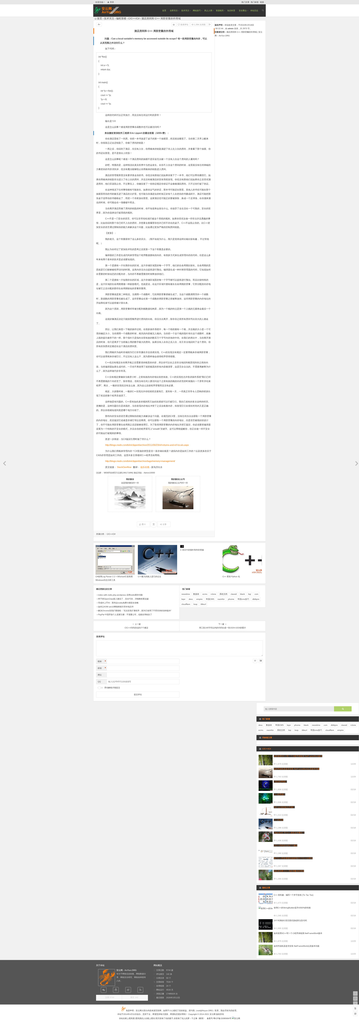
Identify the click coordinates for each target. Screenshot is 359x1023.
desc (191, 599)
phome (231, 599)
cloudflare (185, 604)
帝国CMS (210, 599)
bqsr (183, 599)
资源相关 (220, 10)
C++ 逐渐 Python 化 (231, 576)
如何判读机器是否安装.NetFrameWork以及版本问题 (296, 769)
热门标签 (255, 2)
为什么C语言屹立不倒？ (284, 807)
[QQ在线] (116, 990)
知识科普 (231, 10)
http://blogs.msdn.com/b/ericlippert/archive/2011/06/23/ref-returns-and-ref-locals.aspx (147, 445)
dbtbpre (255, 599)
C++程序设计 (279, 794)
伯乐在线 (144, 467)
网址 (100, 675)
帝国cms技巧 (243, 599)
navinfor (221, 599)
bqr (249, 594)
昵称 (102, 661)
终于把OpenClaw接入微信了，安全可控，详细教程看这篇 (123, 599)
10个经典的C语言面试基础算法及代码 (290, 920)
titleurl (203, 604)
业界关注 (174, 10)
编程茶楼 (121, 18)
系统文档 (223, 594)
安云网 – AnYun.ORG (111, 10)
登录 (112, 2)
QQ (99, 681)
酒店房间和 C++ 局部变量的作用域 (289, 871)
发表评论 (184, 24)
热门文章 (245, 2)
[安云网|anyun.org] (236, 1018)
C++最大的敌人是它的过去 (149, 576)
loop (195, 604)
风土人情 (208, 10)
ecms (204, 594)
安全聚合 (243, 10)
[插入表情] (255, 661)
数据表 (196, 594)
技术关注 (185, 10)
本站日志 (254, 10)
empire (199, 599)
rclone (213, 594)
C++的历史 (278, 820)
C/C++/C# (134, 18)
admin (231, 28)
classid (234, 594)
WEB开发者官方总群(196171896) (118, 473)
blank (242, 594)
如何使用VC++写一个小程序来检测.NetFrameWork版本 (298, 756)
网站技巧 (197, 10)
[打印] (174, 25)
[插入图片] (261, 661)
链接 (262, 2)
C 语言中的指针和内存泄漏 (192, 550)
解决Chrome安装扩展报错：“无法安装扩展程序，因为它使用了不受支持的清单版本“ (135, 610)
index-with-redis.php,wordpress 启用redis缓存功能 (120, 595)
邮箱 (102, 668)
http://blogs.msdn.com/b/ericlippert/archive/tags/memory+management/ (140, 461)
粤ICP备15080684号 (222, 1018)
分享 (164, 524)
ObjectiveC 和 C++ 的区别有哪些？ (289, 833)
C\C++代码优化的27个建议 (285, 845)
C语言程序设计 (280, 781)
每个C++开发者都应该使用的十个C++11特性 (293, 858)
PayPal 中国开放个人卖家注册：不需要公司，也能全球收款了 (125, 614)
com (256, 594)
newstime (185, 594)
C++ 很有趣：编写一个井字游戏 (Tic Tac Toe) (293, 895)
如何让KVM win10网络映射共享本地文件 (116, 607)
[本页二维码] (355, 1013)
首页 (164, 10)
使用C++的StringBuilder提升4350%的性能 (292, 908)
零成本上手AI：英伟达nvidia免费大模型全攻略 (118, 603)
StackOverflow (124, 467)
